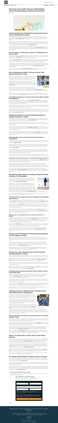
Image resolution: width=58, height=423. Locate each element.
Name (17, 382)
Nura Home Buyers (16, 311)
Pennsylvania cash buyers (33, 165)
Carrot (35, 421)
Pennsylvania (46, 408)
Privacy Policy (33, 408)
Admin (11, 13)
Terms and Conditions (27, 408)
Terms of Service (21, 393)
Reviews (12, 5)
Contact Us (51, 5)
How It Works (7, 5)
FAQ (15, 5)
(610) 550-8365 (49, 2)
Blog (43, 408)
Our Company (46, 5)
